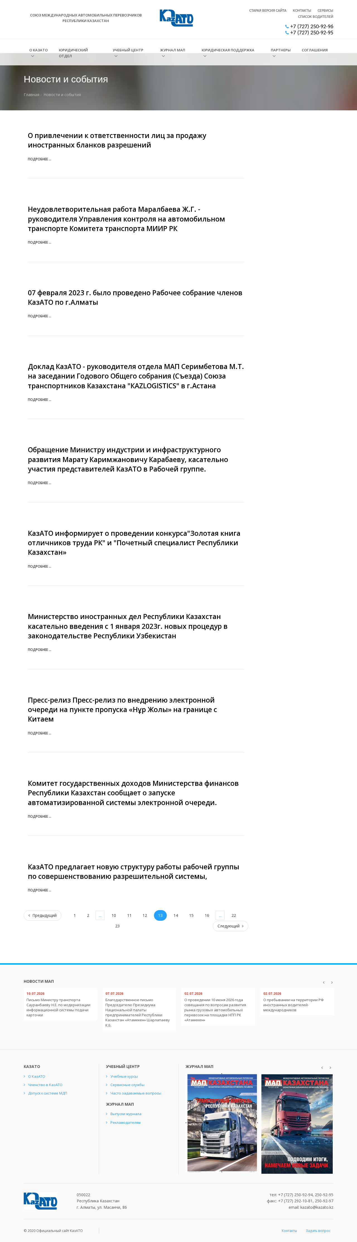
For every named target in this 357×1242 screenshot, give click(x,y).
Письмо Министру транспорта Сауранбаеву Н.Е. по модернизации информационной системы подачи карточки (58, 1007)
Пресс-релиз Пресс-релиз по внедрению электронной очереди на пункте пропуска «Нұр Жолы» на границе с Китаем (122, 709)
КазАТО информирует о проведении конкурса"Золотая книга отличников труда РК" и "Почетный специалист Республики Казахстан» (134, 543)
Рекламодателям (125, 1122)
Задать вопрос (318, 1230)
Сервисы (325, 11)
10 (114, 915)
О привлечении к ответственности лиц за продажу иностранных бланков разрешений (117, 140)
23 (117, 926)
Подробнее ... (39, 159)
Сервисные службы (127, 1084)
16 (207, 915)
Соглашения (315, 50)
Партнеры (281, 50)
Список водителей (315, 17)
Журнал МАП (172, 50)
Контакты (302, 11)
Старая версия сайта (267, 11)
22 (233, 915)
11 (129, 915)
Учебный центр (128, 50)
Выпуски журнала (125, 1113)
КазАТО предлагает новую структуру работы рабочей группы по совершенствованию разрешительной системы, (133, 871)
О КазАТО (38, 50)
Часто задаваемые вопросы (135, 1093)
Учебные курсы (124, 1076)
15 (191, 915)
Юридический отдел (73, 52)
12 (145, 915)
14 (175, 915)
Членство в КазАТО (45, 1084)
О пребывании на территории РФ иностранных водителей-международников (293, 1004)
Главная (31, 94)
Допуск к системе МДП (47, 1093)
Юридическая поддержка (228, 50)
